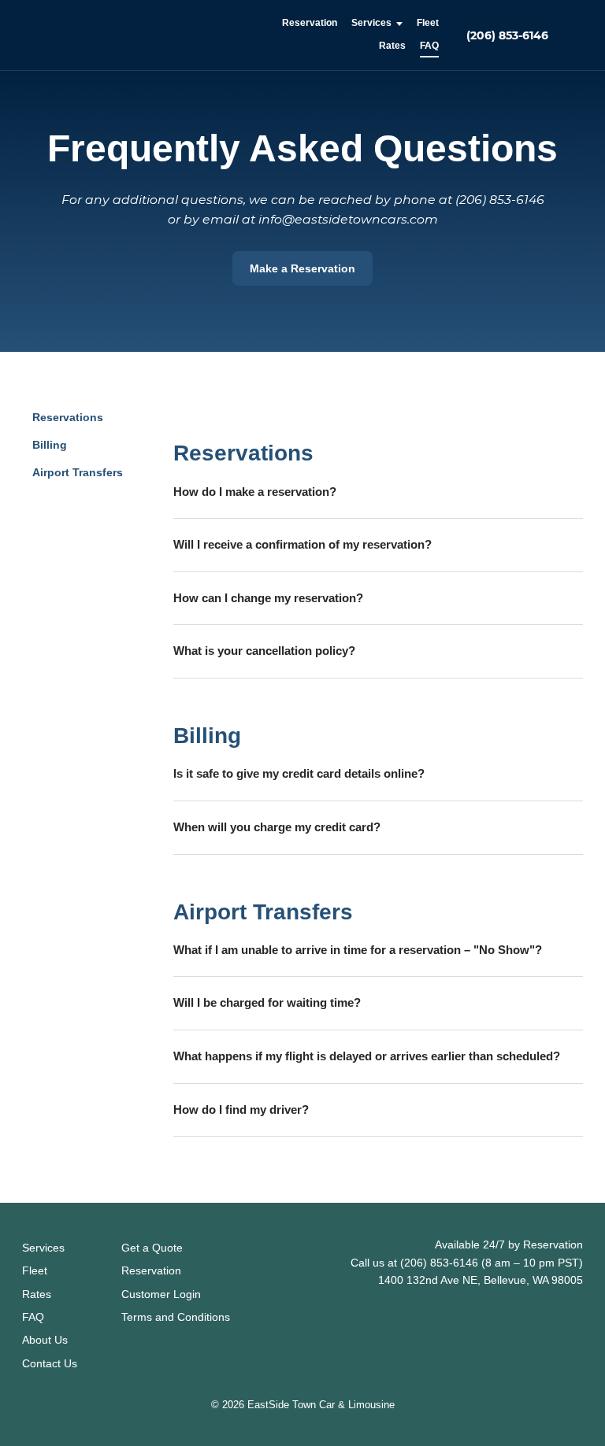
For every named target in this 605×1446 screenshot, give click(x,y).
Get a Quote (152, 1247)
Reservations (67, 417)
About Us (45, 1339)
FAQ (429, 45)
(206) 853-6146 (507, 35)
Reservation (309, 22)
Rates (392, 45)
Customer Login (161, 1294)
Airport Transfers (77, 472)
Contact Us (49, 1363)
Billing (49, 444)
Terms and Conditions (175, 1317)
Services (371, 22)
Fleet (428, 22)
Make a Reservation (302, 268)
